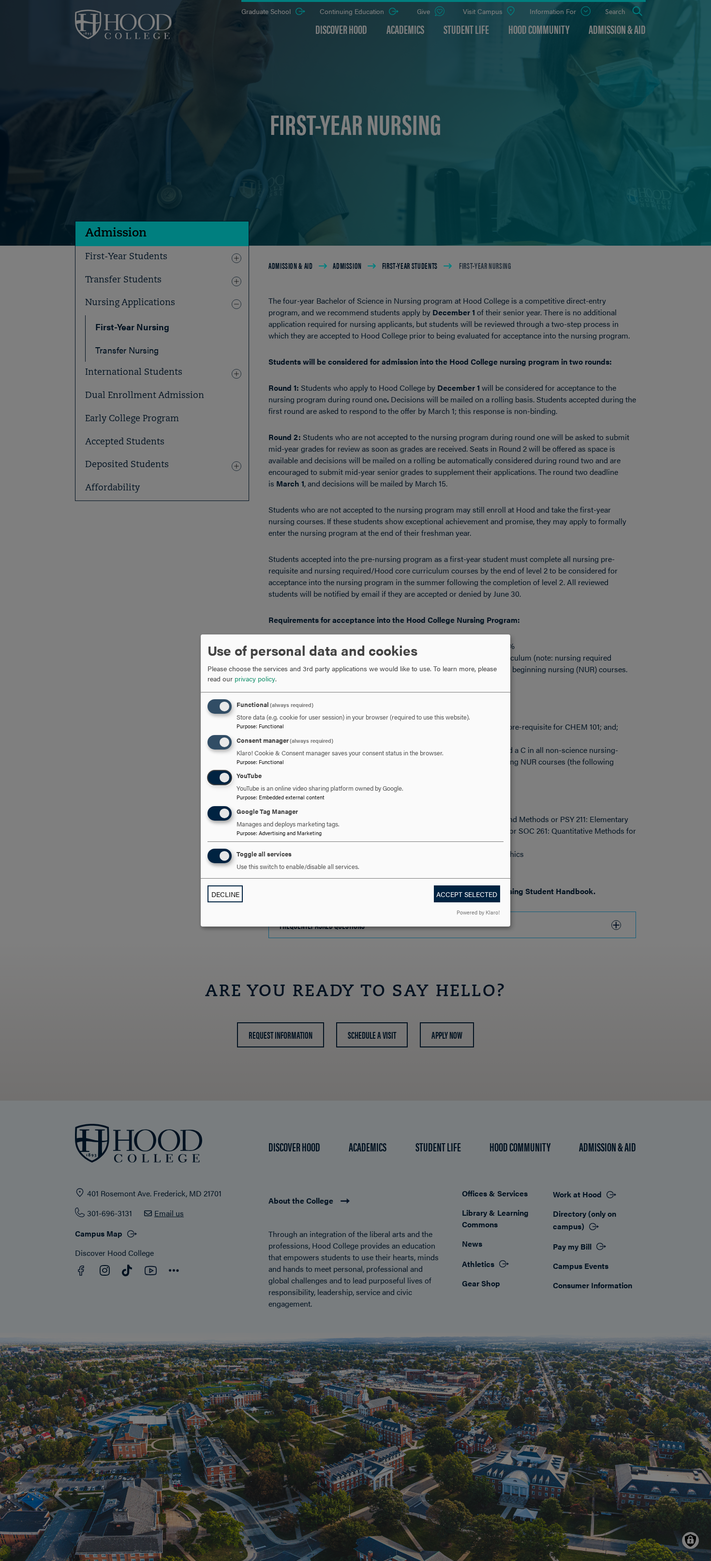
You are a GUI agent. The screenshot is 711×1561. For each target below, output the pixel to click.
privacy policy (255, 678)
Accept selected (466, 894)
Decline (225, 894)
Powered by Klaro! (478, 912)
